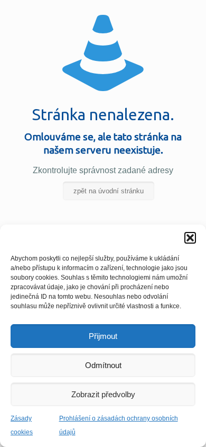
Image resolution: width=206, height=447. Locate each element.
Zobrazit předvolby (103, 394)
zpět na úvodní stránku (108, 191)
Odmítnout (103, 365)
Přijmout (103, 336)
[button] (190, 238)
